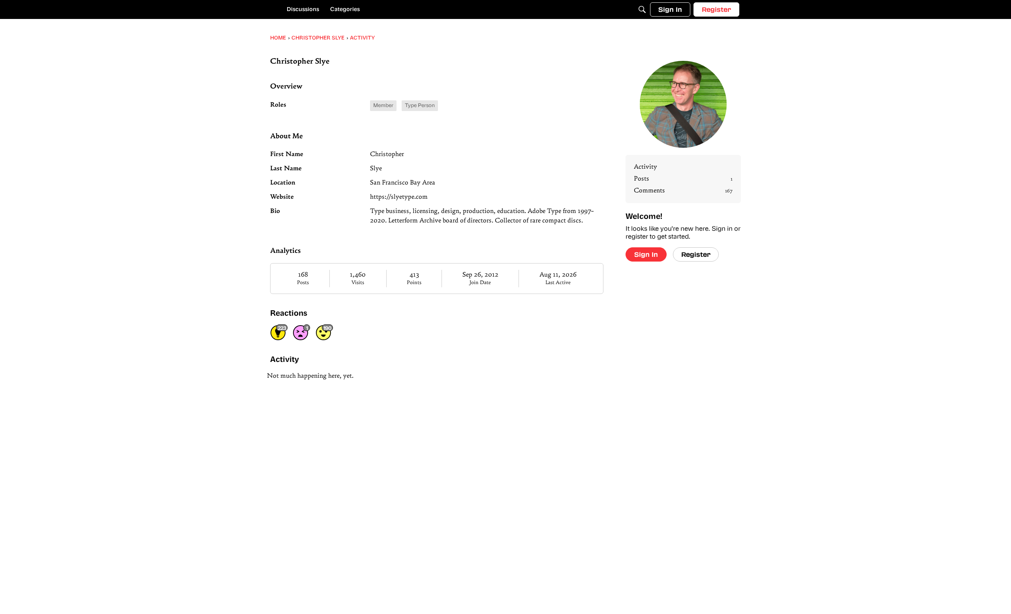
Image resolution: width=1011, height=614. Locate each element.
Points (414, 282)
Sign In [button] (646, 254)
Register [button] (695, 254)
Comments (683, 191)
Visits (357, 282)
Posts (303, 282)
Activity (645, 167)
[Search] (642, 9)
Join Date (480, 282)
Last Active (558, 282)
